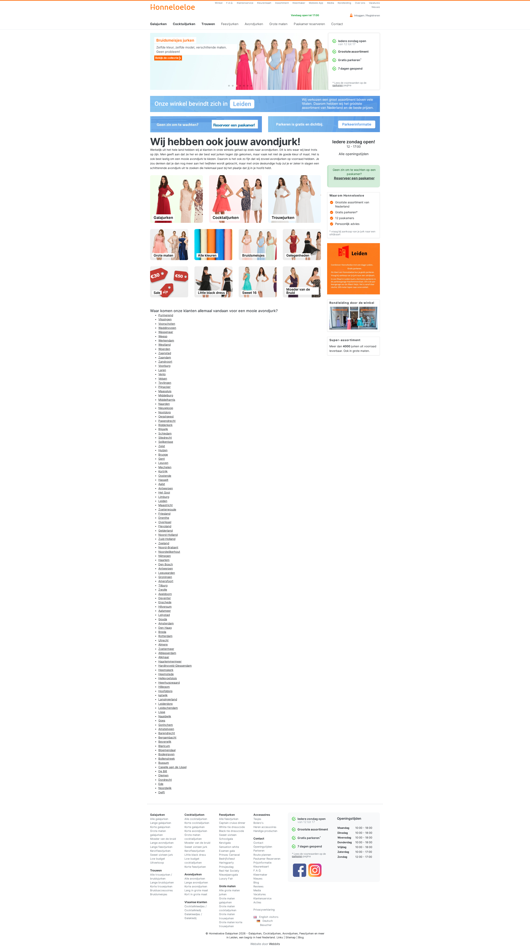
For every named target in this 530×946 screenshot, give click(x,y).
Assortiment (282, 2)
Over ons (360, 2)
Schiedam (165, 433)
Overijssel (164, 522)
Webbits (274, 944)
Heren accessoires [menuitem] (264, 827)
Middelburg (165, 395)
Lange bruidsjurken (162, 882)
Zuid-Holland (166, 539)
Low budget (157, 858)
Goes (161, 720)
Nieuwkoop (165, 408)
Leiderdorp (165, 703)
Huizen (162, 450)
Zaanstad (164, 353)
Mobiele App (316, 2)
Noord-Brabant (168, 547)
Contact (337, 24)
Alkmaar (163, 657)
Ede (160, 784)
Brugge (163, 454)
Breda (162, 631)
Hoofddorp (165, 691)
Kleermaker (299, 2)
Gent (161, 458)
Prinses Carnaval (229, 854)
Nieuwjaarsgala (228, 874)
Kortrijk (162, 471)
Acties (257, 902)
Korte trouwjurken (161, 886)
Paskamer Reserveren (266, 858)
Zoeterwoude (167, 509)
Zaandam (164, 357)
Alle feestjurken (228, 819)
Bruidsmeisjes (158, 894)
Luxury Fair (226, 878)
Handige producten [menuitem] (265, 831)
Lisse (161, 712)
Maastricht (165, 505)
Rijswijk (163, 429)
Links (280, 937)
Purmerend (165, 315)
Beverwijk (164, 741)
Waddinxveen (167, 327)
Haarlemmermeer (170, 661)
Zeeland (163, 543)
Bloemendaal (167, 750)
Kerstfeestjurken (160, 850)
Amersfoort (165, 581)
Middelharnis (166, 399)
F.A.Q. (229, 2)
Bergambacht (167, 737)
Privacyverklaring (264, 909)
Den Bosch (165, 564)
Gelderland (165, 530)
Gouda (162, 619)
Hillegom (164, 686)
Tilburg (162, 585)
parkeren (337, 85)
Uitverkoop (157, 862)
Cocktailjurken (184, 24)
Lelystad (164, 615)
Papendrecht (167, 420)
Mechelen (164, 467)
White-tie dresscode (232, 827)
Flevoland (164, 526)
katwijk (162, 695)
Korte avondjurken (195, 831)
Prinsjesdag (226, 866)
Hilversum (165, 606)
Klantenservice (245, 2)
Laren (162, 370)
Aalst (161, 484)
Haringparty (226, 862)
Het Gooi (164, 492)
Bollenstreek (166, 758)
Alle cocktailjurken (195, 819)
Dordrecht (165, 779)
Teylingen (164, 382)
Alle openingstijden (354, 154)
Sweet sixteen (227, 834)
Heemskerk (165, 670)
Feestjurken (229, 24)
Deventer (164, 598)
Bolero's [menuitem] (258, 822)
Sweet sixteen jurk (161, 854)
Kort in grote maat (195, 894)
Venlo (162, 374)
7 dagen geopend (350, 68)
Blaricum (164, 746)
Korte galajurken (160, 827)
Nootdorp (164, 412)
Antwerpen (165, 488)
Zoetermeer (166, 648)
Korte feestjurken (195, 866)
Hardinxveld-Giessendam (175, 665)
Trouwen (208, 24)
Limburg (163, 496)
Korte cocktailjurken (196, 822)
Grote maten (278, 24)
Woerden (164, 349)
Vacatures (374, 2)
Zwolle (162, 589)
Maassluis (164, 391)
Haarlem (164, 560)
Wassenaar (165, 332)
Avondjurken (254, 24)
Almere (163, 644)
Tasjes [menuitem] (257, 819)
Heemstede (166, 674)
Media (330, 2)
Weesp (162, 336)
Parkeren (258, 850)
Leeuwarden (166, 572)
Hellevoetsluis (167, 678)
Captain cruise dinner (232, 822)
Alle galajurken (159, 819)
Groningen (165, 577)
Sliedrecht (165, 437)
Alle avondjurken (194, 878)
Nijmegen (164, 555)
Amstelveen (166, 729)
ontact (259, 842)
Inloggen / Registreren (367, 15)
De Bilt (162, 771)
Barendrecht (166, 733)
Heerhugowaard (169, 682)
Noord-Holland (168, 534)
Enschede (164, 602)
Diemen (163, 775)
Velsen (162, 378)
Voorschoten (166, 323)
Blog (256, 882)
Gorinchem (165, 724)
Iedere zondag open (352, 41)
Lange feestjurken (161, 846)
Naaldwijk (164, 716)
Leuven (163, 463)
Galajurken (158, 24)
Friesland (164, 513)
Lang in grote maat (196, 890)
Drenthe (163, 517)
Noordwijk (164, 788)
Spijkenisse (165, 441)
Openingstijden (262, 846)
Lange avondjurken (161, 842)
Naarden (164, 403)
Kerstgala (225, 842)
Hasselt (163, 479)
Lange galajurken (160, 822)
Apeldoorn (165, 594)
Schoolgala (226, 838)
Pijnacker (164, 387)
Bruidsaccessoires (161, 890)
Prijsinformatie (262, 862)
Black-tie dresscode (231, 831)
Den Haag (165, 627)
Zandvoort (165, 361)
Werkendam (166, 340)
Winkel (219, 2)
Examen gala (227, 850)
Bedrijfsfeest (227, 858)
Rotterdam (165, 636)
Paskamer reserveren (309, 24)
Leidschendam (168, 708)
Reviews (258, 886)
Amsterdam (166, 623)
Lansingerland (167, 699)
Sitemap (290, 937)
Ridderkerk (165, 425)
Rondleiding (344, 2)
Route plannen (262, 854)
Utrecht (163, 640)
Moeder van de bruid (163, 838)
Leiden (162, 501)
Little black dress (195, 854)
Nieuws (376, 7)
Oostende (164, 475)
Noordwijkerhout (169, 551)
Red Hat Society (229, 870)
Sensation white (229, 846)
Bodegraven (166, 754)
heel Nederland (265, 937)
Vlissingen (165, 319)
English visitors (267, 916)
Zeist (161, 446)
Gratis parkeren (349, 60)
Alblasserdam (167, 653)
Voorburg (164, 365)
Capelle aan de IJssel (172, 767)
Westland (164, 344)
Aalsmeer (164, 610)
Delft (161, 792)
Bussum (163, 762)
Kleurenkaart (264, 2)
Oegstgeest (166, 416)
